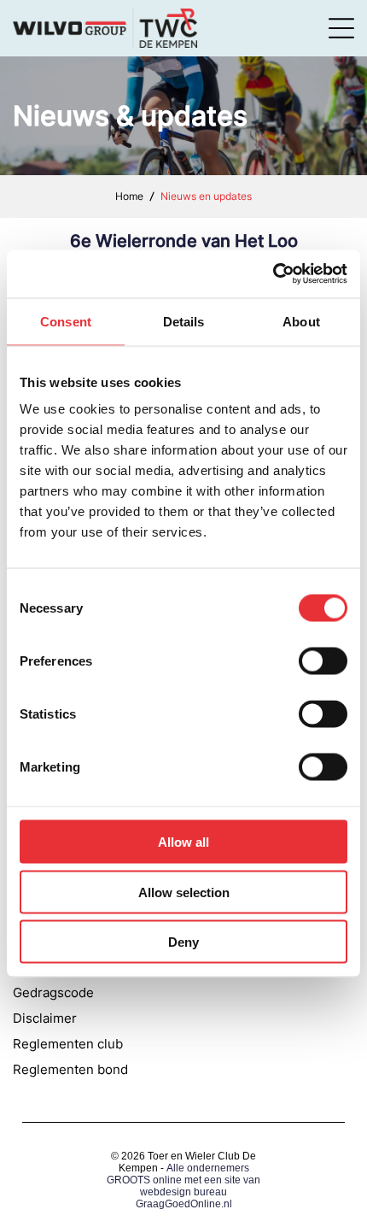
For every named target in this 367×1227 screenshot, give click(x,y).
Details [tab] (184, 321)
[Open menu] (341, 28)
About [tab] (301, 321)
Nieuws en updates (206, 196)
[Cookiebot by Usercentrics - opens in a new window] (272, 274)
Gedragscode (53, 992)
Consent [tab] (65, 321)
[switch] (323, 661)
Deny (183, 942)
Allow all (183, 842)
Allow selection (184, 891)
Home (129, 196)
